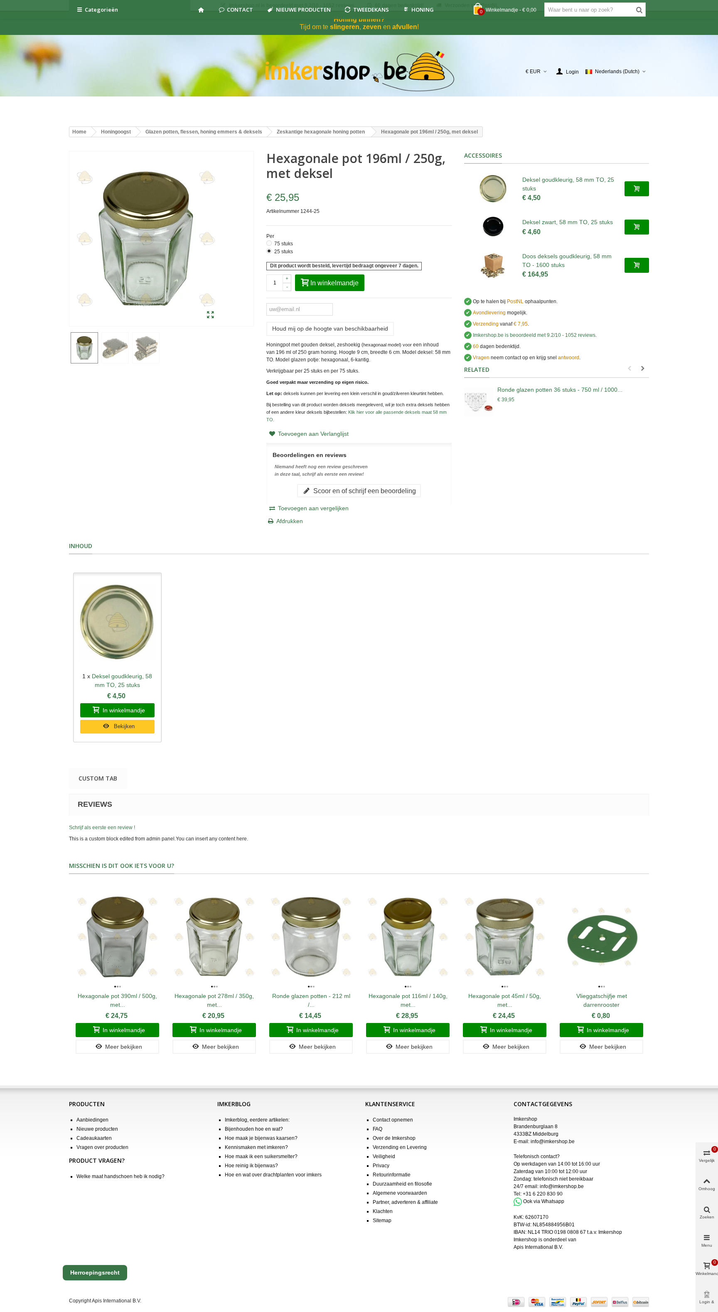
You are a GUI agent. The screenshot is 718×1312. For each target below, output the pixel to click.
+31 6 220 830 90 (543, 1194)
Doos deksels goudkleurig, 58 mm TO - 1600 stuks (567, 260)
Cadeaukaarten (94, 1138)
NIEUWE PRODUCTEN (303, 9)
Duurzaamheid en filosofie (402, 1184)
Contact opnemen (393, 1120)
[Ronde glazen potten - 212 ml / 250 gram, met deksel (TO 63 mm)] (311, 937)
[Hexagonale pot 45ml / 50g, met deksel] (504, 937)
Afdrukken (289, 521)
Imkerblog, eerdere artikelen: (257, 1120)
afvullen (404, 26)
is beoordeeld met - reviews (534, 335)
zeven (372, 26)
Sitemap (382, 1220)
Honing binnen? (359, 19)
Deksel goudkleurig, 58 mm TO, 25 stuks (568, 184)
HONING (422, 9)
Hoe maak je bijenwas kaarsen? (261, 1138)
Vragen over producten (102, 1147)
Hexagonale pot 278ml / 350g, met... (214, 1000)
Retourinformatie (392, 1175)
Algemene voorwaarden (400, 1193)
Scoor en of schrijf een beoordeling (364, 490)
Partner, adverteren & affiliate (405, 1202)
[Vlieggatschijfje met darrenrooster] (601, 937)
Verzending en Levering (400, 1147)
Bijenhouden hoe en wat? (254, 1129)
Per (270, 236)
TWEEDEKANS (371, 9)
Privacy (381, 1166)
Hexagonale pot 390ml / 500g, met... (117, 1000)
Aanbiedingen (92, 1120)
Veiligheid (384, 1156)
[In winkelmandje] (637, 188)
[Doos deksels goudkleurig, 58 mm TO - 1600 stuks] (493, 265)
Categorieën (101, 9)
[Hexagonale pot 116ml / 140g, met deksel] (408, 937)
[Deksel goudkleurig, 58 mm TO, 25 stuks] (493, 188)
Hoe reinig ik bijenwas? (251, 1166)
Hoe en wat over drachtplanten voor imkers (273, 1175)
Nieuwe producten (97, 1129)
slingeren (344, 26)
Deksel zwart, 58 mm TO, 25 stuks (567, 222)
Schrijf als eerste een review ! (102, 827)
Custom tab (98, 778)
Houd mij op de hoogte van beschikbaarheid (330, 328)
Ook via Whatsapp (543, 1202)
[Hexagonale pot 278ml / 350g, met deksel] (214, 937)
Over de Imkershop (394, 1138)
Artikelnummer (282, 211)
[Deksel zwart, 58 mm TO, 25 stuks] (493, 227)
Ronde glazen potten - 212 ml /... (311, 1000)
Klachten (383, 1211)
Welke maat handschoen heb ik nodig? (120, 1176)
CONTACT (240, 9)
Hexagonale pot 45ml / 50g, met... (504, 1000)
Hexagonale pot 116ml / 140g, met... (408, 1000)
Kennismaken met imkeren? (256, 1147)
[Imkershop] (359, 71)
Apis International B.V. (538, 1247)
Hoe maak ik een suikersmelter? (261, 1156)
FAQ (377, 1129)
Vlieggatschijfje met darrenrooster (601, 1000)
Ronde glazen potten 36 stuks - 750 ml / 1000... (559, 389)
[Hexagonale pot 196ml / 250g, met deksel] (210, 315)
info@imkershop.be (553, 1141)
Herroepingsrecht (95, 1272)
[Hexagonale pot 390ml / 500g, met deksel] (117, 937)
